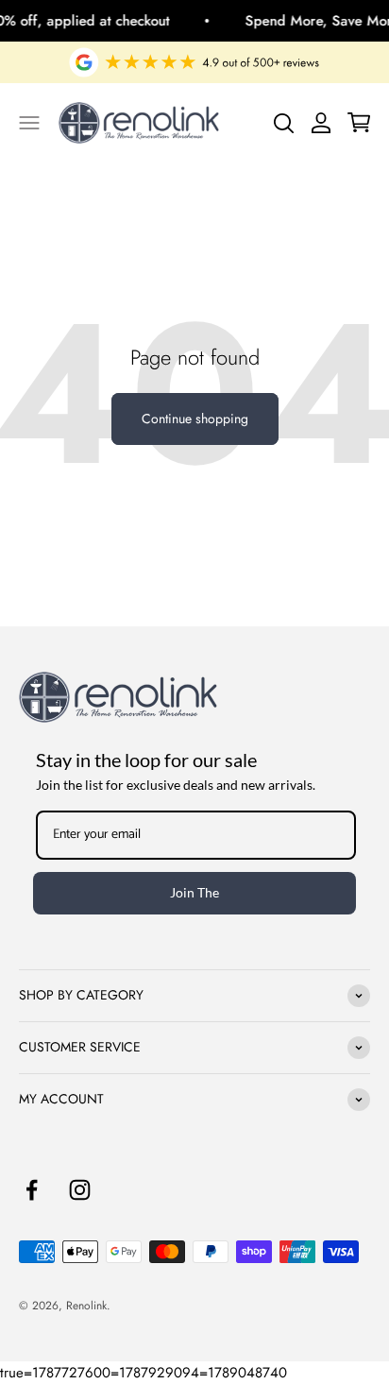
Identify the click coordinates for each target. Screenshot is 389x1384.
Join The (194, 892)
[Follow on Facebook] (31, 1190)
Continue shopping (195, 418)
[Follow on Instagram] (80, 1190)
